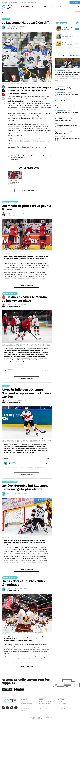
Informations (42, 706)
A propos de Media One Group (28, 2)
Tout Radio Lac (43, 708)
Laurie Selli (11, 215)
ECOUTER (26, 6)
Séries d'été (32, 12)
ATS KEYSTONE (12, 28)
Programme (36, 6)
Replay (47, 6)
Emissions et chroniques (26, 703)
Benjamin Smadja (13, 306)
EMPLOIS (22, 710)
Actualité (22, 12)
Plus (68, 12)
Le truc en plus (62, 708)
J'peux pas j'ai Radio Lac (45, 705)
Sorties (49, 12)
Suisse (60, 705)
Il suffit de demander (45, 703)
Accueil (22, 701)
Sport (59, 706)
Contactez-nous (13, 2)
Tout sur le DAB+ (59, 12)
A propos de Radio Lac (26, 706)
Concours (41, 12)
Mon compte (75, 2)
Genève (60, 701)
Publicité (4, 2)
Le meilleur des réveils (45, 701)
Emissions (13, 12)
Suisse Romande (62, 703)
